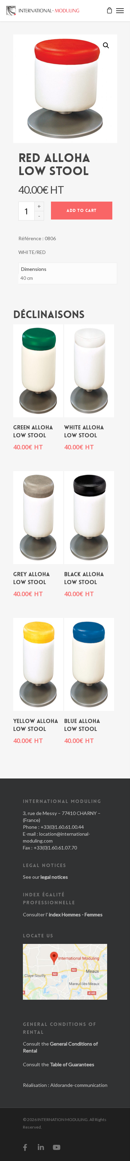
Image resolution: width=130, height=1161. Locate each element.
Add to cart (82, 210)
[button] (106, 45)
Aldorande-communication (78, 1085)
